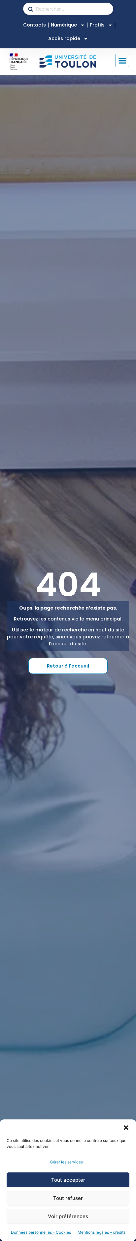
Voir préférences (68, 1216)
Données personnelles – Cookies (41, 1232)
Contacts (34, 25)
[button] (126, 1127)
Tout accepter (68, 1180)
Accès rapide (64, 38)
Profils (97, 25)
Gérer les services (66, 1162)
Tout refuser (68, 1198)
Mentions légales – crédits (101, 1232)
